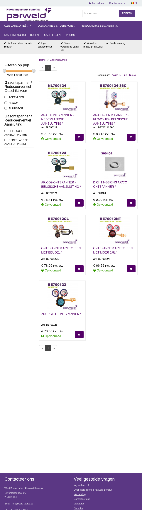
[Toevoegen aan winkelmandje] (79, 137)
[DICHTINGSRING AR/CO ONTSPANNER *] (114, 165)
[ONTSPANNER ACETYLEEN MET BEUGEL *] (62, 231)
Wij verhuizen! (81, 485)
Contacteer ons (82, 499)
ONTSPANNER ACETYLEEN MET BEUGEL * (61, 250)
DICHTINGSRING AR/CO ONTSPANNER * (110, 184)
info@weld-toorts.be (22, 503)
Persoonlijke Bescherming (99, 25)
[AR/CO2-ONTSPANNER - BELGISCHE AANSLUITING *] (62, 165)
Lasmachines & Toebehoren (56, 25)
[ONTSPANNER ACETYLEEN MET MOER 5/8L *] (114, 231)
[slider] (4, 71)
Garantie (78, 508)
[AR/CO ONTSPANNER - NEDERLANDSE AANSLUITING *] (62, 98)
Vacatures (79, 503)
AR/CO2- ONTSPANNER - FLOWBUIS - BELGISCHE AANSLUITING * (111, 119)
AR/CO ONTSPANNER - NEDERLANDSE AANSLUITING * (57, 119)
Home (42, 59)
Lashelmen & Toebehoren (21, 35)
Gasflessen (52, 35)
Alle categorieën (16, 25)
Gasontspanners (58, 59)
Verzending (80, 494)
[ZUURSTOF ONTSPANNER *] (62, 297)
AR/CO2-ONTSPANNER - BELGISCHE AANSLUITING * (61, 184)
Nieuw (132, 75)
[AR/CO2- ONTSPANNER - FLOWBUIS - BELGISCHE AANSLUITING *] (114, 98)
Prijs (125, 75)
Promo (70, 35)
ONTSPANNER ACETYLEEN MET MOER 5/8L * (113, 250)
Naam (115, 75)
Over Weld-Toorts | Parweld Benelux (93, 489)
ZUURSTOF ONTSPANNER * (61, 314)
